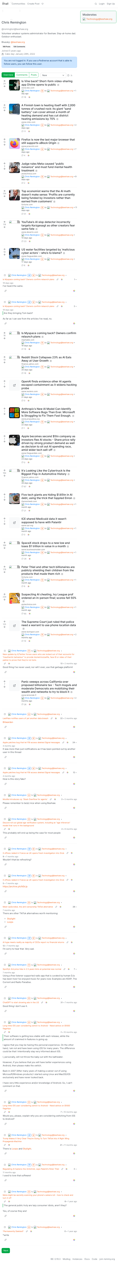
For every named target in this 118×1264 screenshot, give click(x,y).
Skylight (11, 918)
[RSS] (71, 75)
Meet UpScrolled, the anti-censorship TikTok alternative (28, 907)
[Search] (96, 4)
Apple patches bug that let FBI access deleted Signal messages (31, 742)
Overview (8, 74)
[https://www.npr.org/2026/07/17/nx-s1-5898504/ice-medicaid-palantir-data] (14, 522)
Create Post (33, 3)
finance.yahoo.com (29, 364)
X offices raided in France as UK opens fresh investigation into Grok (33, 853)
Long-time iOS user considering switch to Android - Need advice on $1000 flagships (36, 1027)
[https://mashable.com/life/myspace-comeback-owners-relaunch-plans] (14, 337)
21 (25, 510)
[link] (29, 97)
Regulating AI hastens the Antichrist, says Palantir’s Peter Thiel (31, 1169)
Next (5, 1250)
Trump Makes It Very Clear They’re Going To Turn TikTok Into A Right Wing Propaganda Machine (36, 1140)
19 (25, 349)
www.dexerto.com (29, 232)
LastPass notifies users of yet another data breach (25, 718)
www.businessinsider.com (33, 549)
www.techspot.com (30, 632)
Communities (18, 3)
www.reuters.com (29, 391)
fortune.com (27, 204)
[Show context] (57, 279)
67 (25, 486)
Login (102, 3)
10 (25, 641)
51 (25, 214)
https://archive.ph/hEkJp (15, 886)
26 (25, 704)
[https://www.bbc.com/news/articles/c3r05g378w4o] (14, 85)
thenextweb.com (29, 501)
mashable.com (27, 340)
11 (25, 131)
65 (25, 614)
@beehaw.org (18, 42)
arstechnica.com (28, 173)
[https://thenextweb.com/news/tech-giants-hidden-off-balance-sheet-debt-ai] (14, 498)
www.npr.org (27, 525)
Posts (34, 74)
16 (25, 97)
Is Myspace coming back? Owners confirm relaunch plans (28, 279)
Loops (10, 922)
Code (94, 1259)
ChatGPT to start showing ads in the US (21, 1002)
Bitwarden (8, 722)
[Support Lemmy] (42, 4)
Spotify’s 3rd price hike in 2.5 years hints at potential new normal (32, 969)
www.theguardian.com (31, 256)
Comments (21, 74)
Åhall (5, 3)
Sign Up (111, 3)
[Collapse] (5, 275)
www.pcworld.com (29, 146)
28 (25, 559)
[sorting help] (68, 75)
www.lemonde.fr (28, 695)
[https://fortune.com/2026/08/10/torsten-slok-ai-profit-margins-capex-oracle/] (14, 195)
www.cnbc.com (28, 122)
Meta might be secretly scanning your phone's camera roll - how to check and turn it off (38, 1196)
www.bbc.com (27, 88)
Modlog (66, 1259)
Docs (87, 1259)
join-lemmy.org (107, 1259)
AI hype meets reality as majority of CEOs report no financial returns (33, 942)
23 (25, 241)
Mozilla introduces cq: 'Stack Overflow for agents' (25, 799)
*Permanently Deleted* (13, 1231)
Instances (77, 1259)
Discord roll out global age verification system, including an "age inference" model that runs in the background (36, 824)
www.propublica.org (30, 419)
